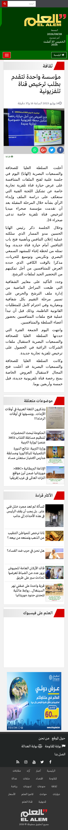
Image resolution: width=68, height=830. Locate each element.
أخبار (38, 771)
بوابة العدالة (29, 746)
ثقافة (54, 786)
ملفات (26, 778)
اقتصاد (39, 778)
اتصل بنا (59, 754)
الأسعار (11, 794)
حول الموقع (58, 738)
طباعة (8, 156)
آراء (28, 771)
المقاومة (53, 778)
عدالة (14, 778)
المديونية (42, 802)
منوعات (41, 786)
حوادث (43, 794)
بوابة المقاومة (53, 746)
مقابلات (17, 771)
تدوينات (27, 786)
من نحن (44, 738)
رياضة (14, 786)
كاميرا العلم (27, 794)
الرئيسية (58, 55)
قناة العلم (27, 802)
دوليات (56, 794)
